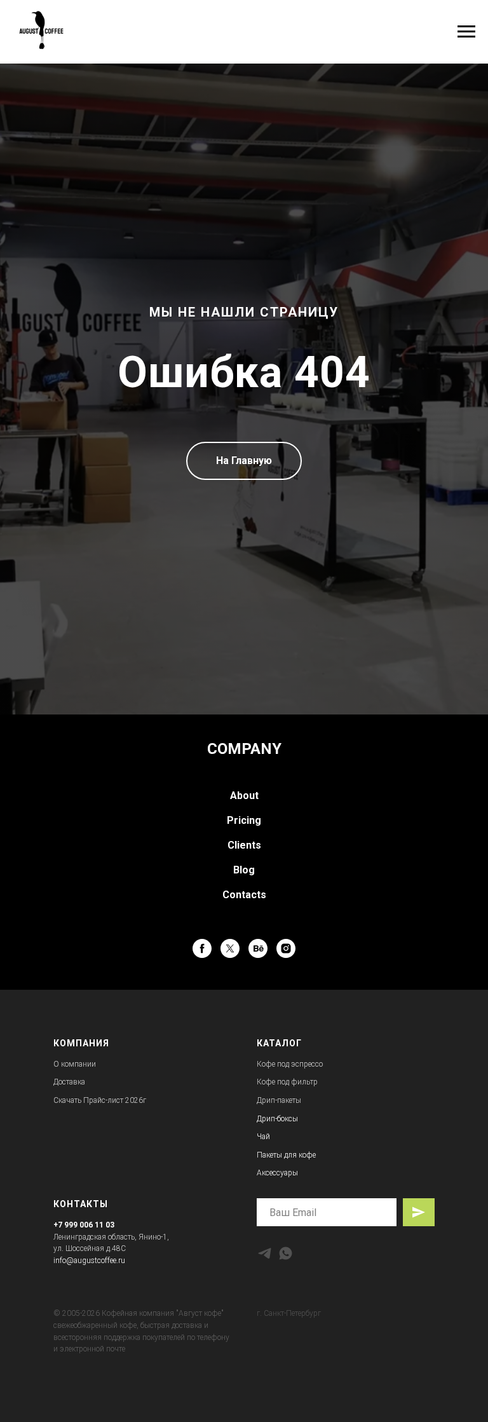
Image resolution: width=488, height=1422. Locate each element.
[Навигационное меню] (466, 31)
